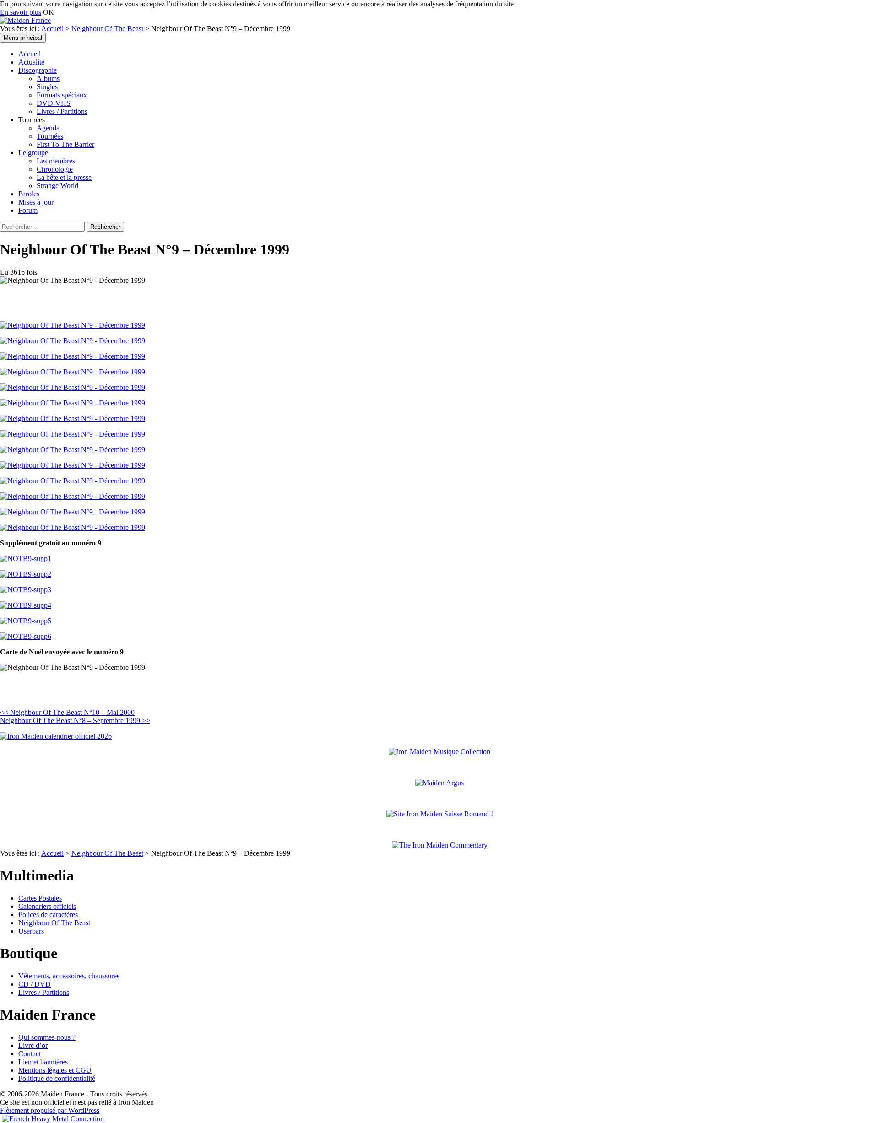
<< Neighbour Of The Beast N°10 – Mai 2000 (67, 712)
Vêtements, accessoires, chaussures (68, 976)
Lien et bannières (43, 1062)
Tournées (50, 136)
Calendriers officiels (47, 906)
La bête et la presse (64, 177)
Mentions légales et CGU (55, 1070)
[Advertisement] (107, 693)
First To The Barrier (65, 144)
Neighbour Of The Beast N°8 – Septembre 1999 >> (75, 720)
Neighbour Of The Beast (107, 28)
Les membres (56, 161)
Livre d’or (33, 1045)
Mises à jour (36, 202)
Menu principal (23, 37)
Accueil (52, 28)
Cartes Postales (40, 898)
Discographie (37, 70)
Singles (47, 87)
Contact (29, 1054)
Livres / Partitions (62, 111)
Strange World (57, 185)
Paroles (28, 194)
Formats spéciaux (62, 95)
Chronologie (55, 169)
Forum (28, 210)
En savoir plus (20, 12)
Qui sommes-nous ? (47, 1037)
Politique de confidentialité (56, 1078)
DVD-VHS (54, 103)
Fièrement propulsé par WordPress (49, 1110)
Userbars (31, 931)
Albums (48, 78)
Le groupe (33, 153)
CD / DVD (34, 984)
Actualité (31, 62)
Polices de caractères (48, 914)
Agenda (48, 128)
